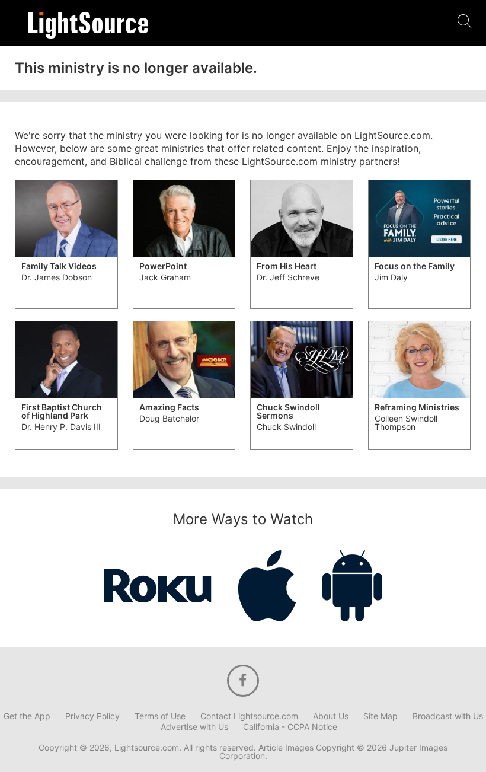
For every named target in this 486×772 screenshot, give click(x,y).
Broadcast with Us (448, 716)
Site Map (380, 716)
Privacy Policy (92, 716)
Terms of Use (160, 716)
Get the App (27, 716)
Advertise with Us (194, 727)
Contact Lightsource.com (249, 716)
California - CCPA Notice (290, 727)
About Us (330, 716)
